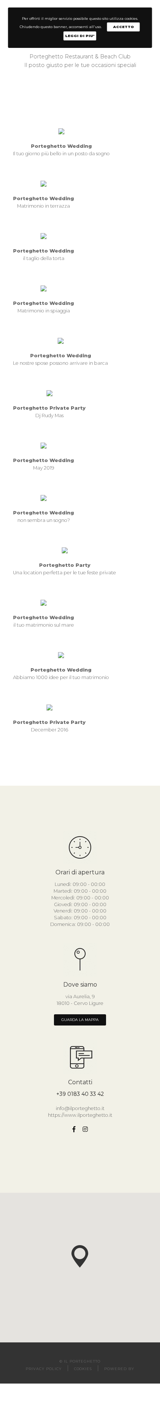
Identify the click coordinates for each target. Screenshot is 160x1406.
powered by (119, 1369)
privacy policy (43, 1369)
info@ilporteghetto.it (80, 1108)
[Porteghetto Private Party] (49, 392)
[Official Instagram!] (85, 1129)
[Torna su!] (138, 1384)
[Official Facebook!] (74, 1129)
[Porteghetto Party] (65, 549)
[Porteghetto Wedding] (61, 130)
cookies (83, 1369)
